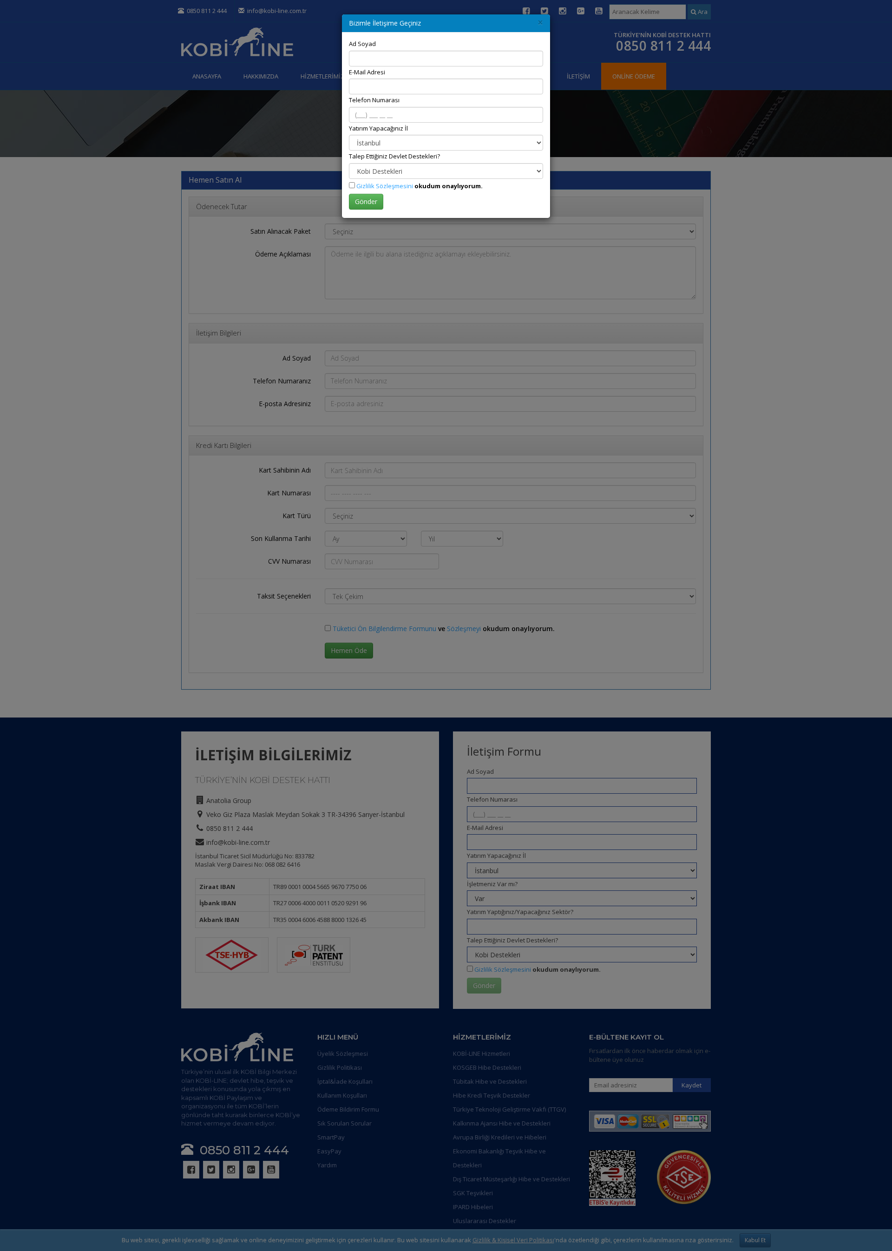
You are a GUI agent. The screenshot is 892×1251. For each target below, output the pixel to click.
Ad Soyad (362, 44)
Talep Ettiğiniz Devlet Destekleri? (394, 156)
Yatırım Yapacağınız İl (378, 128)
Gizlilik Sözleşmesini (384, 186)
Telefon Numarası (374, 100)
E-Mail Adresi (367, 72)
